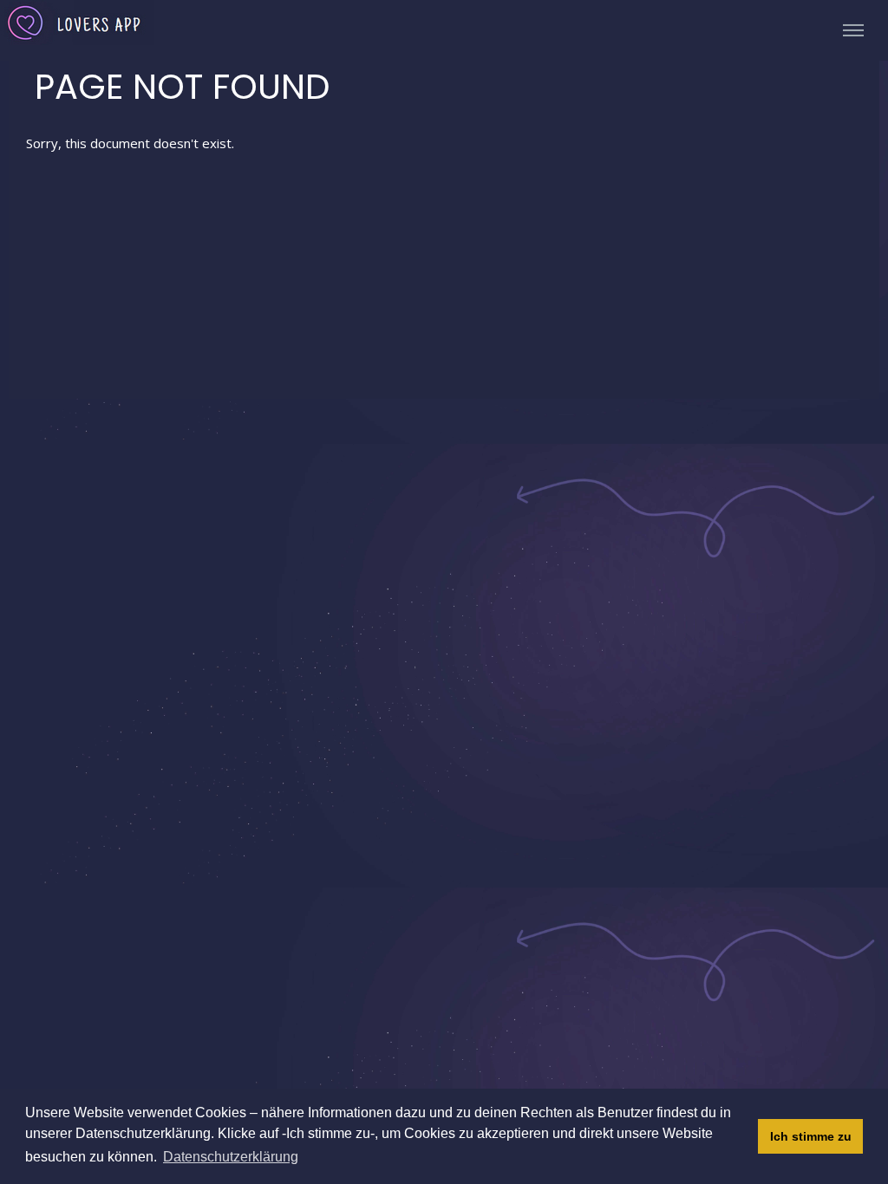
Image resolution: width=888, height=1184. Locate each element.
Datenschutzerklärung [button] (230, 1156)
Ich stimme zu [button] (811, 1136)
